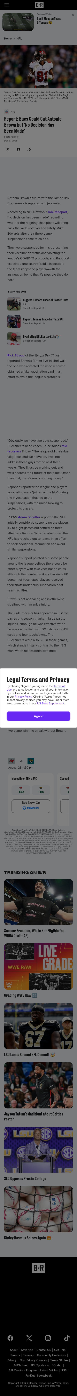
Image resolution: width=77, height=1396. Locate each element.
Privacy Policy (23, 696)
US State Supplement (50, 703)
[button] (38, 716)
